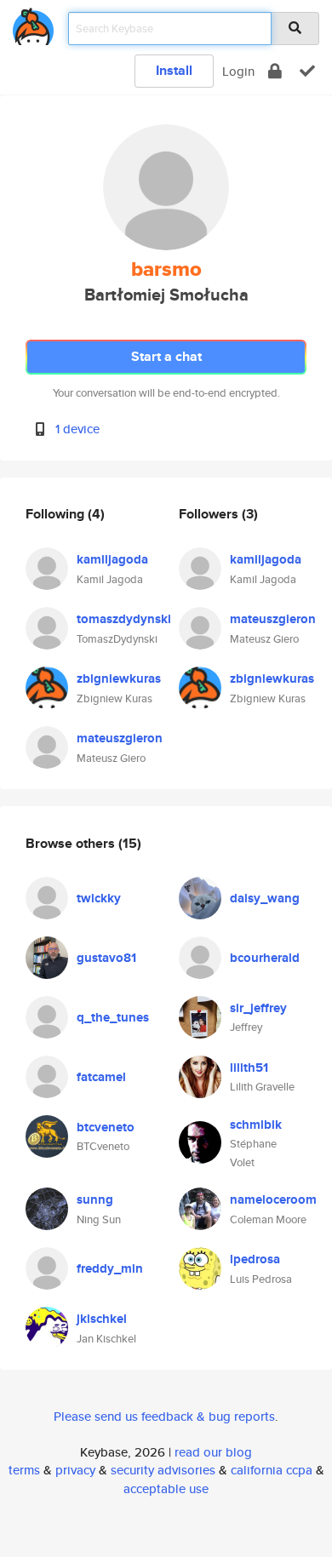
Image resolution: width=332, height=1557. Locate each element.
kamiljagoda (112, 559)
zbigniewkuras (119, 678)
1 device (77, 429)
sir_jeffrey (258, 1008)
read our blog (213, 1452)
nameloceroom (273, 1199)
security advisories (163, 1470)
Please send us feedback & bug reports (164, 1416)
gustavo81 (106, 957)
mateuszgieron (120, 738)
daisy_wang (265, 898)
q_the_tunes (113, 1017)
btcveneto (106, 1127)
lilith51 (249, 1067)
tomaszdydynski (124, 619)
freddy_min (110, 1268)
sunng (95, 1199)
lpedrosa (255, 1259)
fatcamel (101, 1077)
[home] (33, 23)
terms (24, 1470)
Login (238, 71)
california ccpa (271, 1470)
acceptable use (166, 1488)
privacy (75, 1470)
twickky (99, 898)
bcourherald (265, 957)
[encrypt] (275, 71)
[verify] (307, 71)
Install (174, 70)
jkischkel (102, 1318)
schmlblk (256, 1124)
